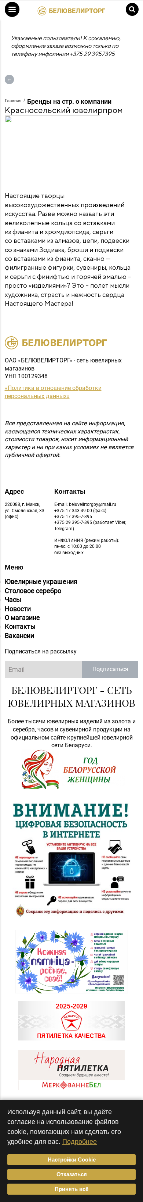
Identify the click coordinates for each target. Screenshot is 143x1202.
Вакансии (19, 635)
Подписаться (110, 669)
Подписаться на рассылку (41, 651)
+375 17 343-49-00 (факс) (80, 510)
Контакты (20, 626)
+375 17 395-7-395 (73, 516)
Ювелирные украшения (41, 581)
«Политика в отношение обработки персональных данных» (53, 392)
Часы (13, 599)
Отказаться (71, 1174)
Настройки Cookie (72, 1159)
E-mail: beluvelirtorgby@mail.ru (85, 504)
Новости (18, 609)
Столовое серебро (33, 591)
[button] (12, 9)
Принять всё (71, 1189)
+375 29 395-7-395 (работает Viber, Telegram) (90, 525)
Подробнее (79, 1141)
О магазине (22, 617)
